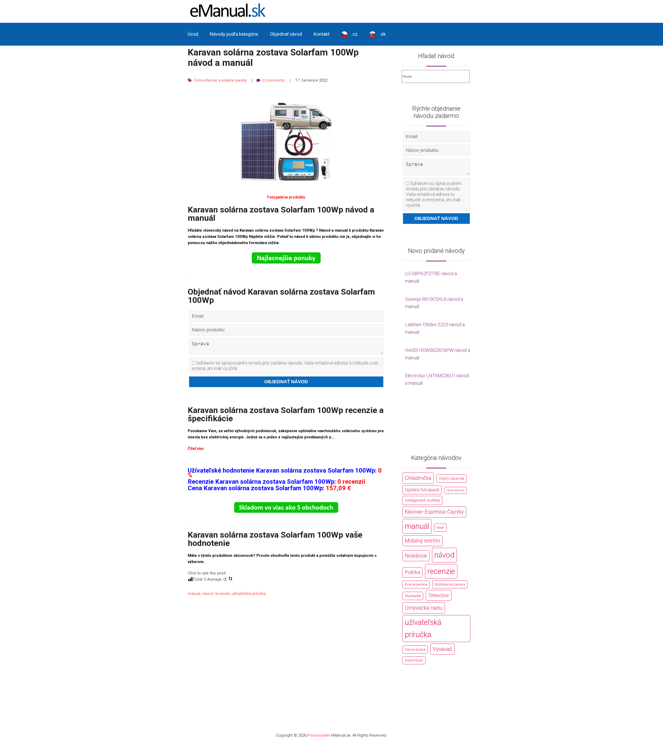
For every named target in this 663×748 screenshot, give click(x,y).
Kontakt (321, 34)
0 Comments (273, 80)
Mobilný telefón (422, 541)
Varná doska (415, 649)
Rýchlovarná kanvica (450, 584)
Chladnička (418, 478)
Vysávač (442, 649)
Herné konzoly (455, 490)
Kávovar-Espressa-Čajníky (434, 512)
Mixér (440, 528)
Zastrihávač (414, 660)
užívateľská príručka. (249, 596)
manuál (194, 596)
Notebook (416, 556)
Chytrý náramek (451, 478)
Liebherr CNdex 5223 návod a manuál (435, 328)
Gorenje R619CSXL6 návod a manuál (434, 302)
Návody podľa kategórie (234, 34)
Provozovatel (318, 735)
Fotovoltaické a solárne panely (220, 80)
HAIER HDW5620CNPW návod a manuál (437, 353)
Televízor (438, 595)
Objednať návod (286, 34)
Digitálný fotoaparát (422, 489)
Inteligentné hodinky (422, 500)
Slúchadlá (413, 596)
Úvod (193, 34)
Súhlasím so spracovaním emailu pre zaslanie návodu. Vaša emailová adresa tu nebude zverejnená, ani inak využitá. (285, 365)
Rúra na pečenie (416, 584)
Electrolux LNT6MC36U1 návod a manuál (437, 379)
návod (207, 596)
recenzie (222, 596)
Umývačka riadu (424, 608)
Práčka (412, 572)
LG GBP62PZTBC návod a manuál (431, 277)
